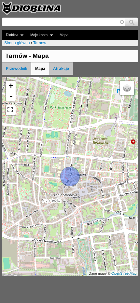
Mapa (64, 35)
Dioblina (10, 35)
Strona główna (17, 43)
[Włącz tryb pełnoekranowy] (11, 110)
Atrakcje (61, 68)
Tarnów (39, 43)
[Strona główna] (31, 8)
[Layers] (127, 88)
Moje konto (37, 35)
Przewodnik (16, 68)
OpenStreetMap (123, 273)
